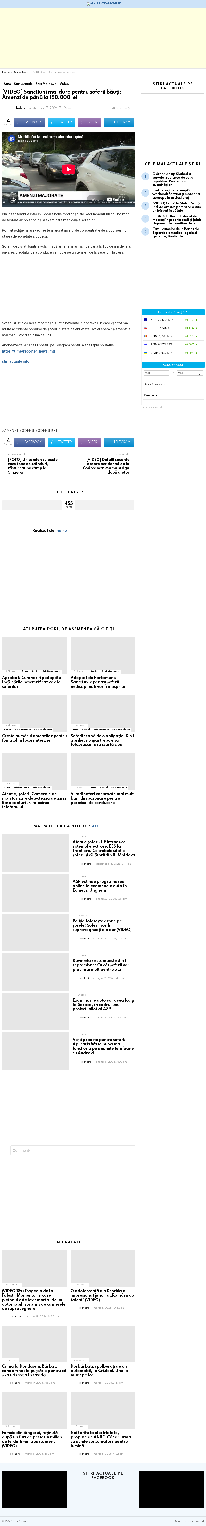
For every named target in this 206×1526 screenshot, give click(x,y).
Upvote (32, 505)
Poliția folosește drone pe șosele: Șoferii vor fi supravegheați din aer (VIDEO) (102, 925)
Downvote (104, 505)
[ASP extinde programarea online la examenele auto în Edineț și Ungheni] (35, 893)
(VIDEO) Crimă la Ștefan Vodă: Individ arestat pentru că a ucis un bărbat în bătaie (176, 207)
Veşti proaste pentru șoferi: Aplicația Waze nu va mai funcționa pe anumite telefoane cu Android (103, 1046)
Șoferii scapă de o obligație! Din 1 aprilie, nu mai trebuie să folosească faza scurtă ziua (102, 740)
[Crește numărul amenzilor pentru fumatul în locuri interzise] (34, 713)
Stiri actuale (23, 729)
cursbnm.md (155, 407)
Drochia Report (194, 1521)
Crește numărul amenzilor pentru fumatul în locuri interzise (34, 738)
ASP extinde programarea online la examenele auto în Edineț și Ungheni (100, 886)
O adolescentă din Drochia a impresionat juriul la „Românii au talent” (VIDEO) (102, 1295)
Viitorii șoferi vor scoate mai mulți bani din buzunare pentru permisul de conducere (103, 798)
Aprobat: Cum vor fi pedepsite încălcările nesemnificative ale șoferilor (31, 682)
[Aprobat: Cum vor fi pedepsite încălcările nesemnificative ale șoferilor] (34, 655)
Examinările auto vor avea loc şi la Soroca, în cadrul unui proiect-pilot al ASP (103, 1005)
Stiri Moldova (51, 671)
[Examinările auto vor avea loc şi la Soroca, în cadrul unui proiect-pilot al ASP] (35, 1012)
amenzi (11, 431)
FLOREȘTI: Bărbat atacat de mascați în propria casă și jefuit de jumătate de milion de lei (176, 220)
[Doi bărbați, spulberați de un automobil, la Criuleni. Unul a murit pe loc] (103, 1344)
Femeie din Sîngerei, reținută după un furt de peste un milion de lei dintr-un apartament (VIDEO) (32, 1439)
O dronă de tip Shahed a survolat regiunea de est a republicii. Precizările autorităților (172, 179)
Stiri (177, 1521)
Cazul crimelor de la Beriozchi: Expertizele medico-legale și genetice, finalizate (176, 232)
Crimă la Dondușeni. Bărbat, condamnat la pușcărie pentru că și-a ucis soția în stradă (34, 1371)
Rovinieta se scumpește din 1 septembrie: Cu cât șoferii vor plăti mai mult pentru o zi (101, 965)
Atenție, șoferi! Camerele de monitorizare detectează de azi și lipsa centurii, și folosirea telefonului (34, 800)
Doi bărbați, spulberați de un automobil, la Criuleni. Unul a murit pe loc (99, 1371)
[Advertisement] (103, 38)
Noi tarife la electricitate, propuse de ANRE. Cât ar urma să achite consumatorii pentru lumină (101, 1439)
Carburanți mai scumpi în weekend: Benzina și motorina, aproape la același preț (176, 194)
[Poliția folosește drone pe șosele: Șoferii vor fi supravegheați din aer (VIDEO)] (35, 932)
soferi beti (48, 431)
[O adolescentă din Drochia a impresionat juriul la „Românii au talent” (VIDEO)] (103, 1268)
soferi (28, 431)
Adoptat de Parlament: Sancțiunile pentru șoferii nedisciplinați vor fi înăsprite (98, 682)
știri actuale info (15, 361)
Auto (25, 671)
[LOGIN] (201, 4)
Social (35, 671)
